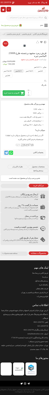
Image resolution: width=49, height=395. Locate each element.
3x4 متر (7, 75)
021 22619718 (6, 2)
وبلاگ (43, 2)
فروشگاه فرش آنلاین (40, 34)
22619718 (24, 145)
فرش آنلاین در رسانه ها (40, 273)
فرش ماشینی (26, 34)
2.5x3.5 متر (29, 71)
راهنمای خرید (43, 285)
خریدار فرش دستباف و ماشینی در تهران (34, 292)
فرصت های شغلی (42, 289)
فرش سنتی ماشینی (13, 34)
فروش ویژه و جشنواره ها (9, 25)
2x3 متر (40, 71)
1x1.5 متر (19, 71)
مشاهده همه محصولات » (9, 253)
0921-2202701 (39, 322)
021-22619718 (43, 326)
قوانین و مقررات (42, 296)
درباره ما (45, 277)
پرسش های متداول (41, 281)
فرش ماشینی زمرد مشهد (29, 59)
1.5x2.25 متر (8, 71)
